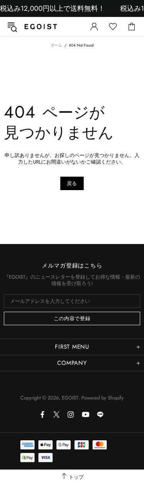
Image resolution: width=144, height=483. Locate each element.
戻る (72, 183)
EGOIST (41, 26)
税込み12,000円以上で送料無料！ (52, 8)
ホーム (56, 45)
